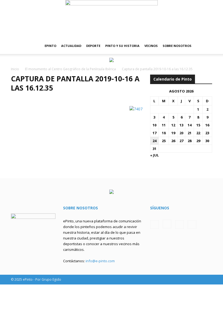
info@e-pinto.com (100, 260)
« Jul (154, 155)
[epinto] (111, 19)
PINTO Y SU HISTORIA (122, 46)
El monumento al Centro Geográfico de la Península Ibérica (70, 69)
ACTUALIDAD (71, 46)
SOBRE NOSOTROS (177, 46)
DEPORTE (93, 46)
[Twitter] (179, 224)
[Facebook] (154, 224)
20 (181, 132)
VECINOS (151, 46)
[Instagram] (167, 224)
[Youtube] (192, 224)
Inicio (15, 69)
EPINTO (50, 46)
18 (164, 132)
